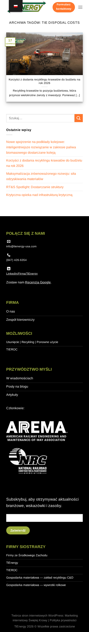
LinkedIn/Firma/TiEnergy (22, 273)
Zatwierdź (18, 530)
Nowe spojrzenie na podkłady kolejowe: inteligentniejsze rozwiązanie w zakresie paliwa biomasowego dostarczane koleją (41, 147)
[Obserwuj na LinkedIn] (8, 269)
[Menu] (80, 7)
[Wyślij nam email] (8, 241)
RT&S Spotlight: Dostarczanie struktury (35, 187)
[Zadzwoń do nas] (8, 255)
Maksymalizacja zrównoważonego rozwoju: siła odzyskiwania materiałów (41, 176)
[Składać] (79, 118)
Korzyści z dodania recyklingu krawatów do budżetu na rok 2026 (44, 81)
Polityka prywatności (63, 620)
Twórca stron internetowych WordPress (37, 615)
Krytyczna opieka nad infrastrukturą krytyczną (39, 195)
